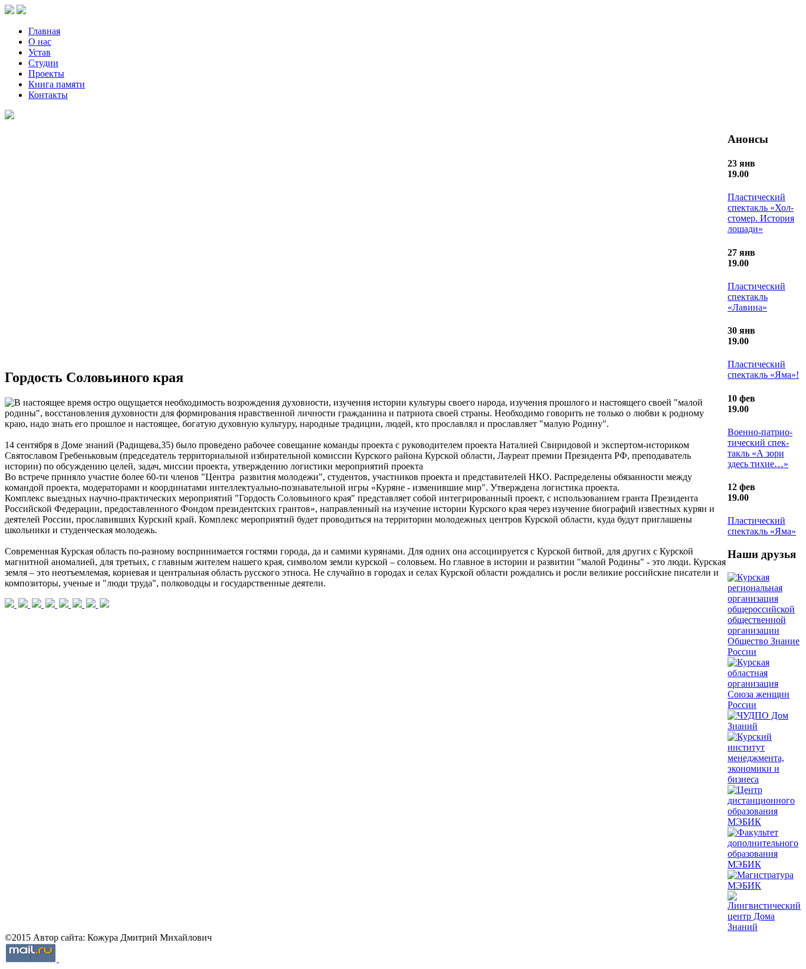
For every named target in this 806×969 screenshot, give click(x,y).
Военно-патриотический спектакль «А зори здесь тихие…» (760, 448)
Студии (43, 63)
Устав (39, 52)
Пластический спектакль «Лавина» (756, 296)
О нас (39, 42)
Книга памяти (56, 84)
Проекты (46, 73)
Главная (44, 31)
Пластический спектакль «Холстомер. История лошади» (761, 213)
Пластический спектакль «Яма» (762, 526)
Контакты (48, 95)
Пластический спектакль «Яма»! (763, 369)
